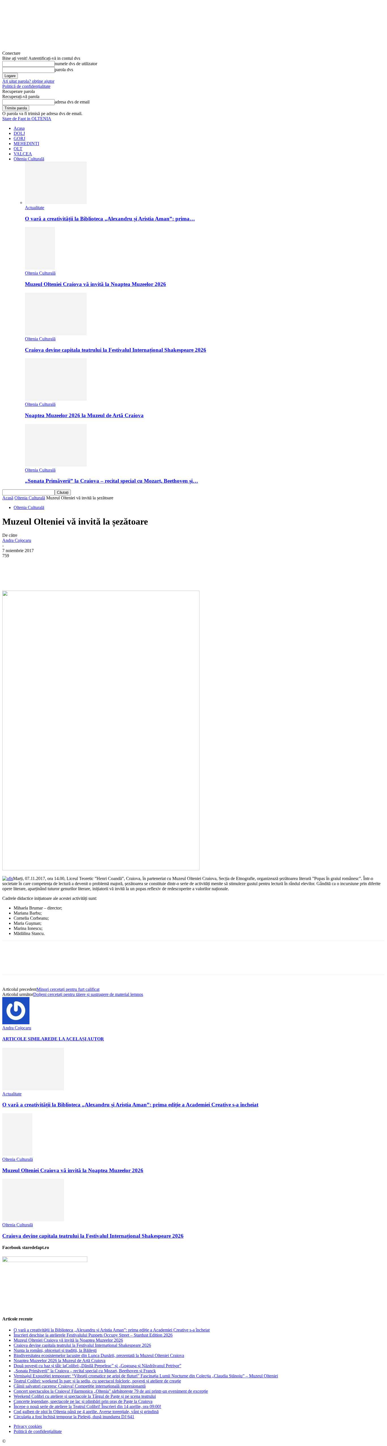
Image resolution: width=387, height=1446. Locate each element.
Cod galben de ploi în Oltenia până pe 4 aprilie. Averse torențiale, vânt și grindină (86, 1411)
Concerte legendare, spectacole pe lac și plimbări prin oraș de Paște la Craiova (83, 1401)
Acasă (7, 497)
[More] (144, 574)
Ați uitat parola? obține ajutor (28, 81)
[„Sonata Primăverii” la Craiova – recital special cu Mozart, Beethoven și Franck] (56, 465)
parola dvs (64, 69)
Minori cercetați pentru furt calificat (68, 989)
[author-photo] (15, 1022)
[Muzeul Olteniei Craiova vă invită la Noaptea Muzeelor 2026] (40, 268)
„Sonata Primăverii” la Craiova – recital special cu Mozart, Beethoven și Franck (85, 1370)
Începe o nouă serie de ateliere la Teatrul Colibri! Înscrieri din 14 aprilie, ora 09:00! (87, 1406)
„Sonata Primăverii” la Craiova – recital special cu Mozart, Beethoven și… (111, 481)
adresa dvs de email (72, 101)
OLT (18, 148)
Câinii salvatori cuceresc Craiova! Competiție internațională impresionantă (80, 1386)
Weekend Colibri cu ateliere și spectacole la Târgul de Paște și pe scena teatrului (85, 1396)
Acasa (19, 128)
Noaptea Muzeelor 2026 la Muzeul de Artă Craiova (84, 415)
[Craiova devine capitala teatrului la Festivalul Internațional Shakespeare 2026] (56, 333)
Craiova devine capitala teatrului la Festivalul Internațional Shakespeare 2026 (115, 350)
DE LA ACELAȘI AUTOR (77, 1038)
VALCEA (23, 153)
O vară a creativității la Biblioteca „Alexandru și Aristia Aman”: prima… (110, 219)
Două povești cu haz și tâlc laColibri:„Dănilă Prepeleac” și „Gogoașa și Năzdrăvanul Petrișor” (97, 1365)
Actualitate (34, 207)
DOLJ (19, 133)
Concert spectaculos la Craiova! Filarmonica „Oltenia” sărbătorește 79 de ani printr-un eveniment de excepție (111, 1391)
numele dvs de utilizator (76, 63)
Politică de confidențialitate (26, 86)
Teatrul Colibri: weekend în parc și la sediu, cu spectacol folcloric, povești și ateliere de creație (97, 1381)
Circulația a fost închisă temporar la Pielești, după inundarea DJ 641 (74, 1416)
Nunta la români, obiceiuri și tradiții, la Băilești (55, 1350)
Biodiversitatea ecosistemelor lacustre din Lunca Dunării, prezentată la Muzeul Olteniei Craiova (99, 1355)
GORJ (19, 138)
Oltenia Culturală (29, 158)
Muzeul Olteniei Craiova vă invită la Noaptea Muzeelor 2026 (95, 284)
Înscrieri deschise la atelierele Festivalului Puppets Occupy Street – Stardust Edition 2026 (93, 1335)
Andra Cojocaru (16, 540)
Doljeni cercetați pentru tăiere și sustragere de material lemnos (88, 994)
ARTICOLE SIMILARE (26, 1038)
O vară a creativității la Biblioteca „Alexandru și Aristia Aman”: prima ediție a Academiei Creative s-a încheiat (130, 1105)
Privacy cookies (28, 1426)
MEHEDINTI (26, 143)
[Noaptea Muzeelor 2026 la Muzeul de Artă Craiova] (56, 399)
